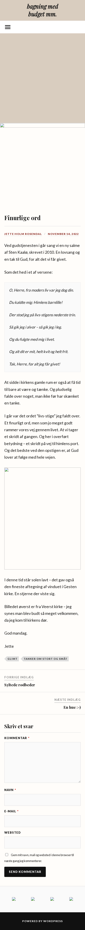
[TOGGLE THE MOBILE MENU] (7, 27)
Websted (12, 832)
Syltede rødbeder (19, 684)
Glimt (12, 658)
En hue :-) (72, 707)
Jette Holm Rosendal (23, 234)
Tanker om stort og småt (45, 658)
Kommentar (16, 738)
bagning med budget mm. (42, 10)
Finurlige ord (22, 218)
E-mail (11, 811)
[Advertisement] (42, 78)
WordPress (53, 921)
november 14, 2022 (63, 234)
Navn (10, 790)
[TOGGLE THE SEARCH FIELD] (77, 27)
